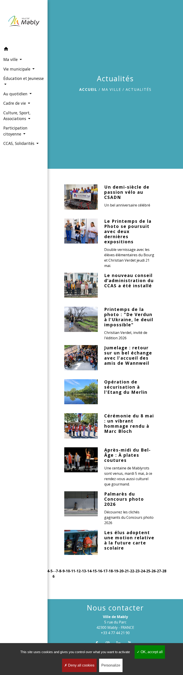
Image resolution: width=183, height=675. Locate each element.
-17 (104, 571)
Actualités (139, 89)
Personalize (110, 665)
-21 (126, 571)
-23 (136, 571)
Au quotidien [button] (16, 93)
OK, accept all (151, 652)
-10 (67, 571)
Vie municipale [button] (17, 69)
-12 (78, 571)
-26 (153, 571)
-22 (131, 571)
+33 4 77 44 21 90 (115, 632)
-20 (120, 571)
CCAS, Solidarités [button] (19, 143)
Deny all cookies (80, 665)
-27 (158, 571)
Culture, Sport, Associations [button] (17, 115)
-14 (88, 571)
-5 (50, 571)
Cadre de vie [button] (15, 103)
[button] (23, 49)
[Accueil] (24, 22)
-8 (59, 571)
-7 (56, 571)
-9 (62, 571)
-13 (83, 571)
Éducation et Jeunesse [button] (23, 78)
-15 (94, 571)
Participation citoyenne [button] (15, 130)
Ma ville (111, 89)
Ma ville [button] (11, 59)
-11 (72, 571)
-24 (142, 571)
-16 (99, 571)
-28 (163, 571)
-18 (110, 571)
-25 (147, 571)
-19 (115, 571)
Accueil (88, 89)
